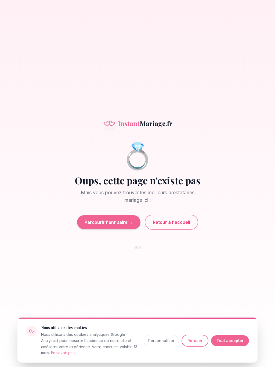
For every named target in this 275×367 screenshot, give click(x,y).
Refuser (194, 340)
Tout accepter (230, 340)
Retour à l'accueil (171, 222)
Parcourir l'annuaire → (109, 222)
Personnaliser (161, 340)
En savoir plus (63, 352)
